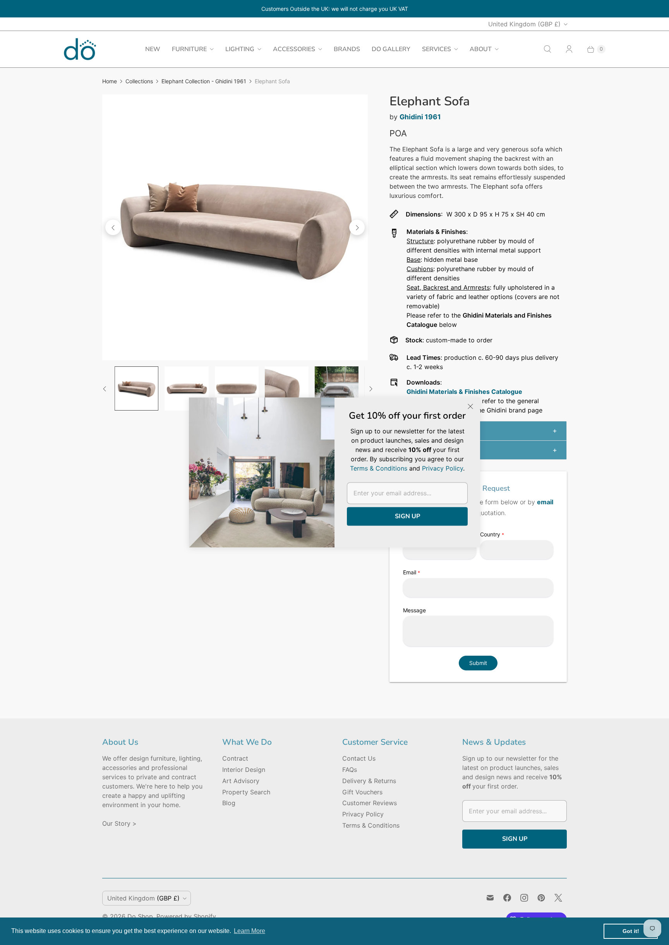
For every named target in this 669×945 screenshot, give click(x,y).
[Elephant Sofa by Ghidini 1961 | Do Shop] (235, 227)
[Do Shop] (79, 49)
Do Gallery (391, 49)
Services (436, 49)
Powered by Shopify (186, 916)
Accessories (294, 49)
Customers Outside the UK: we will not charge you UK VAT (334, 8)
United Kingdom (524, 24)
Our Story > (119, 823)
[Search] (547, 49)
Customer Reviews (369, 803)
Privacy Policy (363, 814)
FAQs (349, 769)
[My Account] (569, 49)
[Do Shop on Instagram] (524, 898)
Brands (347, 49)
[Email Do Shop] (490, 898)
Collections (139, 81)
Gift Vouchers (362, 792)
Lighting (239, 49)
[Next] (357, 227)
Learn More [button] (249, 931)
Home (109, 81)
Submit (478, 663)
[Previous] (113, 227)
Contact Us (359, 758)
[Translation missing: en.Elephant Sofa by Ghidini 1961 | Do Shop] (136, 388)
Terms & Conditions (371, 825)
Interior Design (243, 769)
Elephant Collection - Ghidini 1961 (203, 81)
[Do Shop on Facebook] (507, 898)
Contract (235, 758)
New (152, 49)
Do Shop (140, 916)
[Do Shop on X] (558, 898)
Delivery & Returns (369, 781)
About (481, 49)
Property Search (246, 792)
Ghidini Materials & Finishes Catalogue (464, 391)
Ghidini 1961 (420, 117)
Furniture (189, 49)
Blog (228, 803)
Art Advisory (240, 781)
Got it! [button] (631, 931)
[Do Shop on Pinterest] (541, 898)
